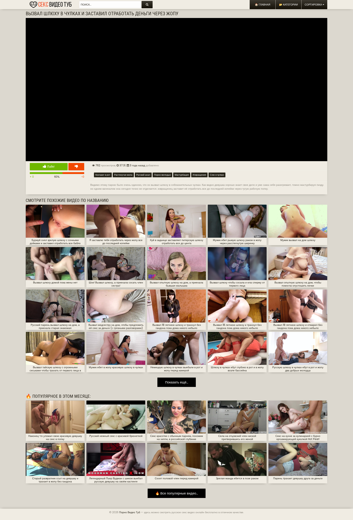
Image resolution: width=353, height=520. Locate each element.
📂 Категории (288, 4)
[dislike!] (76, 166)
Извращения (199, 174)
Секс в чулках (217, 174)
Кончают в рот (102, 174)
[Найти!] (147, 4)
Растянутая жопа (123, 174)
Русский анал (143, 174)
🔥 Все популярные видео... (177, 493)
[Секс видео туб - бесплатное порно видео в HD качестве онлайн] (50, 3)
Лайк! (50, 166)
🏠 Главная (262, 4)
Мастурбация (182, 174)
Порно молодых (162, 174)
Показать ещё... (176, 382)
